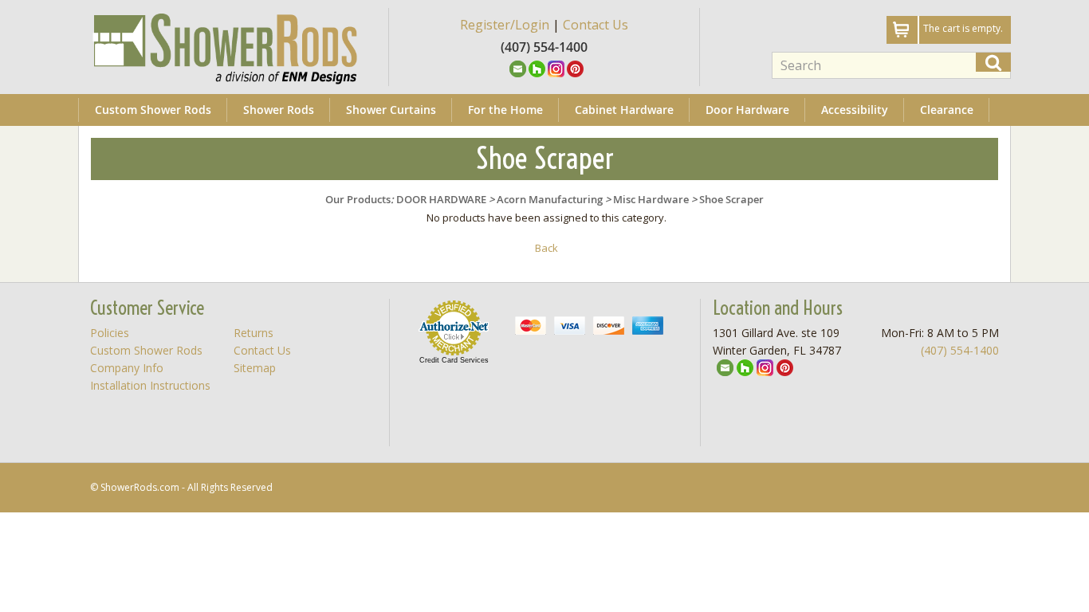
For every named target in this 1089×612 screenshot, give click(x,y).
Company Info (126, 367)
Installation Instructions (150, 385)
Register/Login (504, 24)
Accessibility (854, 109)
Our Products (358, 199)
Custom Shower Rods (153, 109)
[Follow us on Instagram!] (556, 68)
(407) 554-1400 (960, 350)
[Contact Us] (517, 68)
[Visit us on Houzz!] (537, 68)
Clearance (946, 109)
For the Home (505, 109)
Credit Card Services (454, 360)
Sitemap (255, 367)
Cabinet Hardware (624, 109)
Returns (253, 332)
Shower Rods (278, 109)
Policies (109, 332)
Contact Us (595, 24)
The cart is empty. (963, 28)
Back (546, 248)
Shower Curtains (391, 109)
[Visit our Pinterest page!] (575, 68)
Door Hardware (747, 109)
